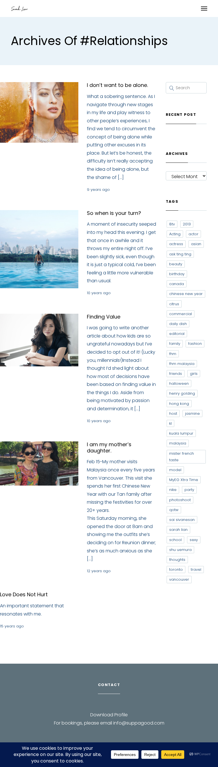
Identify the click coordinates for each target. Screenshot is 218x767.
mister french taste (181, 457)
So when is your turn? (114, 213)
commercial (180, 314)
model (175, 470)
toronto (176, 569)
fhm (172, 353)
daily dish (178, 323)
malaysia (177, 443)
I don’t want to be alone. (117, 85)
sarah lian (178, 529)
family (174, 343)
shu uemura (180, 549)
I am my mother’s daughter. (109, 447)
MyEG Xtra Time (183, 479)
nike (173, 489)
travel (196, 569)
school (175, 539)
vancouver (179, 579)
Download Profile (109, 715)
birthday (177, 274)
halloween (179, 383)
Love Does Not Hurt (24, 594)
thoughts (177, 559)
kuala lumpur (181, 433)
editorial (177, 333)
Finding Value (103, 316)
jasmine (192, 413)
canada (176, 284)
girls (194, 373)
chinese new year (186, 293)
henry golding (182, 393)
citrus (174, 304)
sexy (194, 539)
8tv (172, 224)
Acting (175, 234)
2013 (187, 224)
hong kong (179, 403)
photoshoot (180, 500)
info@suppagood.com (138, 723)
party (189, 489)
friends (175, 373)
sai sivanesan (182, 519)
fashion (195, 343)
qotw (174, 509)
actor (193, 234)
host (173, 413)
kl (170, 423)
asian (196, 244)
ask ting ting (180, 254)
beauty (175, 264)
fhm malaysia (181, 363)
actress (176, 244)
